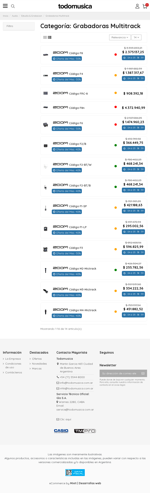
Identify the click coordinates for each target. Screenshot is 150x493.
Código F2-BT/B (80, 185)
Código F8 (76, 53)
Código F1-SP (78, 206)
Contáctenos (13, 372)
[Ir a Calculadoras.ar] (61, 431)
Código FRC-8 (78, 93)
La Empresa (13, 358)
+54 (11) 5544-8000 (72, 377)
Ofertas (37, 358)
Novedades (39, 363)
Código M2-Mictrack (82, 268)
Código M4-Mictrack (82, 310)
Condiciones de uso (13, 365)
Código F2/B (77, 144)
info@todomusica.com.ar (76, 383)
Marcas (37, 368)
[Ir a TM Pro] (85, 431)
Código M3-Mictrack (82, 289)
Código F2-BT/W (80, 165)
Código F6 (76, 123)
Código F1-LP (78, 227)
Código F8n (77, 108)
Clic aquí (65, 419)
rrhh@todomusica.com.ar (76, 388)
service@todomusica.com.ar (75, 409)
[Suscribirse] (143, 373)
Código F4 (76, 74)
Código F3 (76, 248)
